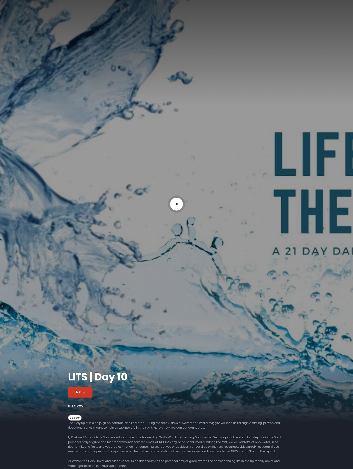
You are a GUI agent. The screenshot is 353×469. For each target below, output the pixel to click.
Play (82, 392)
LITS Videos (75, 405)
